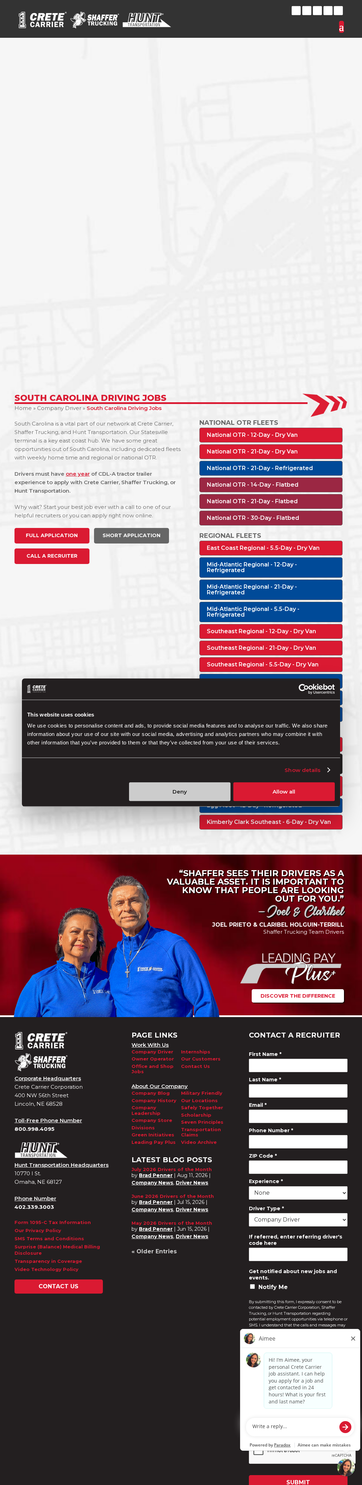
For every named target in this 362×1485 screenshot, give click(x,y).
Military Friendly (201, 1093)
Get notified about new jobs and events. (293, 1274)
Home (23, 408)
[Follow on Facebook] (296, 10)
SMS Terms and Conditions (49, 1238)
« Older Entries (154, 1251)
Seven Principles (202, 1122)
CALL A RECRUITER (52, 556)
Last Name (265, 1079)
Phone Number (271, 1130)
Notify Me (273, 1287)
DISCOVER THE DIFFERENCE (298, 996)
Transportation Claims (201, 1132)
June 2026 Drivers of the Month (173, 1196)
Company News (152, 1183)
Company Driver (59, 408)
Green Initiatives (153, 1134)
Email (258, 1105)
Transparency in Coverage (48, 1261)
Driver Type (266, 1208)
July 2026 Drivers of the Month (172, 1169)
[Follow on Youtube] (328, 10)
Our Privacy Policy (37, 1230)
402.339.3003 (34, 1207)
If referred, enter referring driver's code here (295, 1240)
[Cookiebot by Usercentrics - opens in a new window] (304, 689)
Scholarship (196, 1115)
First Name (265, 1054)
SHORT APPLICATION (131, 535)
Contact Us (58, 1286)
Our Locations (199, 1100)
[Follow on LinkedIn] (317, 10)
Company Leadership (146, 1110)
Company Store (152, 1120)
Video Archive (199, 1142)
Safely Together (202, 1107)
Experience (266, 1181)
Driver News (192, 1183)
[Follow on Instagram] (338, 10)
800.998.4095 (34, 1128)
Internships (195, 1052)
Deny (180, 791)
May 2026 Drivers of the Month (172, 1223)
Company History (154, 1100)
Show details (302, 770)
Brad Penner (156, 1175)
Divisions (143, 1127)
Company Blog (151, 1093)
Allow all (284, 791)
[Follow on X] (306, 10)
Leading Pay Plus (154, 1142)
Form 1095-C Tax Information (52, 1222)
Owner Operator (153, 1059)
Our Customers (201, 1059)
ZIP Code (263, 1156)
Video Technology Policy (46, 1269)
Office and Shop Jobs (153, 1069)
